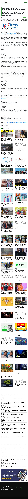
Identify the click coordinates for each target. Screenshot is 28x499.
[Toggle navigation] (25, 2)
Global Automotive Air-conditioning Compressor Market (9, 33)
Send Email (4, 116)
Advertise (16, 486)
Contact (16, 487)
